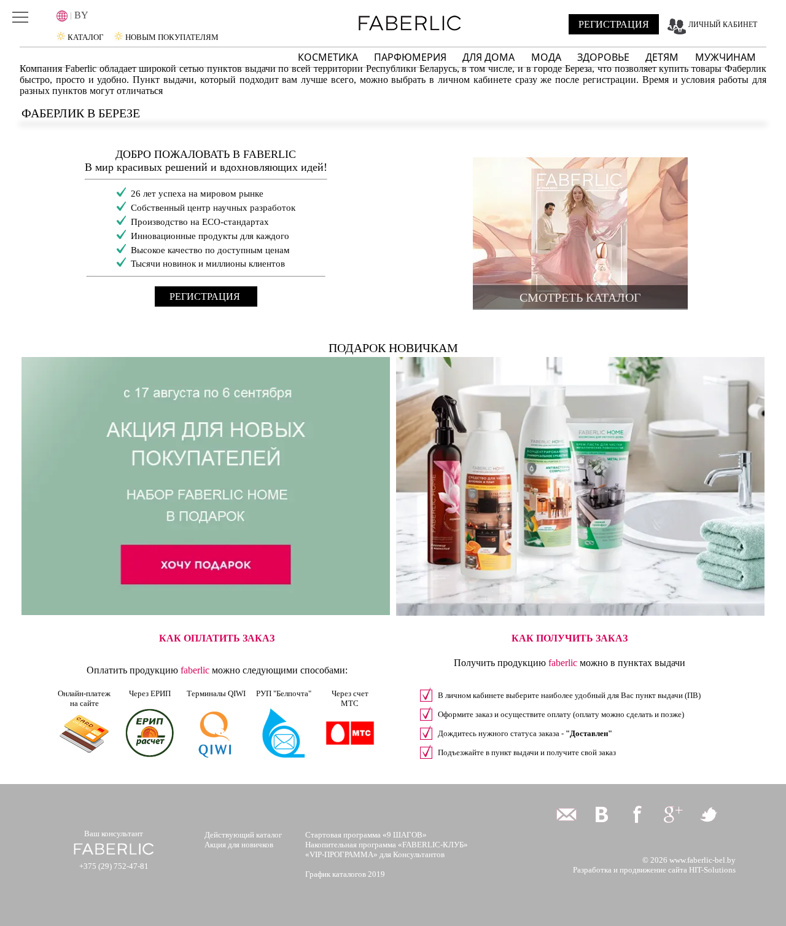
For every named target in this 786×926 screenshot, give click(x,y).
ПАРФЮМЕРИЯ (410, 57)
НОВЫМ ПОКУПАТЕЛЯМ (172, 37)
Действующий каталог (243, 834)
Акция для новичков (238, 844)
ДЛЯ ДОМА (489, 57)
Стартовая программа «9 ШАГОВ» (366, 834)
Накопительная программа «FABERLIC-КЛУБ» (386, 844)
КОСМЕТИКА (328, 57)
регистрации (609, 79)
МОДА (547, 57)
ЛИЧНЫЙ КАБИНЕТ (722, 24)
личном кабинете (475, 79)
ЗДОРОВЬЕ (604, 57)
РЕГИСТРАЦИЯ (613, 24)
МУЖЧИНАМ (725, 57)
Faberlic (80, 68)
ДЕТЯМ (663, 57)
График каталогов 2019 (345, 874)
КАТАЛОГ (86, 37)
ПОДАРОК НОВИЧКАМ (393, 348)
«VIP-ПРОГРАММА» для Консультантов (375, 854)
